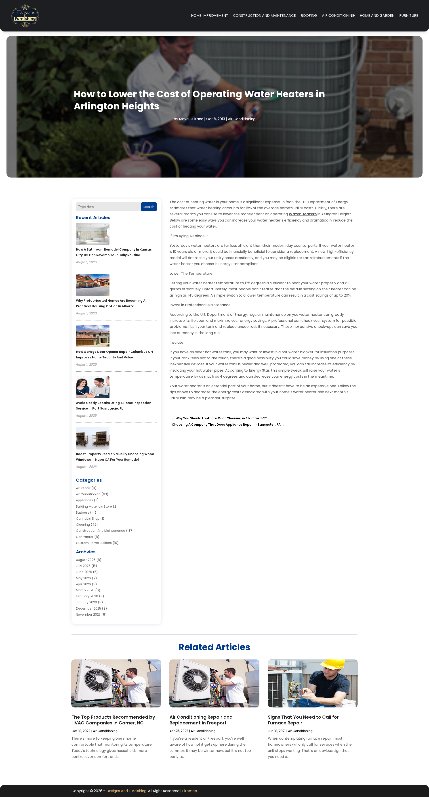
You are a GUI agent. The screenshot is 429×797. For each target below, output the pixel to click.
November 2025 (88, 614)
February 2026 (87, 596)
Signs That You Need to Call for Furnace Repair (303, 720)
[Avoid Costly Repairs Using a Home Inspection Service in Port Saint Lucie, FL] (92, 388)
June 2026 (84, 572)
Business (82, 512)
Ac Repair (83, 488)
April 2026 (83, 584)
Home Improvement (209, 15)
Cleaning (83, 524)
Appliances (84, 500)
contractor (84, 537)
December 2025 (88, 608)
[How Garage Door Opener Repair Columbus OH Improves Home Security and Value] (92, 337)
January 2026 (86, 602)
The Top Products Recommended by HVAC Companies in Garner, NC (113, 720)
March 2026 (85, 590)
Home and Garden (377, 15)
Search (148, 207)
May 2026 (83, 578)
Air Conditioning (338, 15)
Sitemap (189, 790)
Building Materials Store (94, 506)
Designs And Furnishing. (126, 790)
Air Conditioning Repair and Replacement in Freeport (201, 720)
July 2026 (83, 566)
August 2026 (85, 560)
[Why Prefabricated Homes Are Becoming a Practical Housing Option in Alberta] (92, 285)
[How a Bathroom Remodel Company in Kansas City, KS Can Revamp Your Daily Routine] (92, 234)
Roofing (309, 15)
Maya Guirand (191, 118)
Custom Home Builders (94, 543)
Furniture (408, 15)
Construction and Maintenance (264, 15)
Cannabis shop (87, 518)
